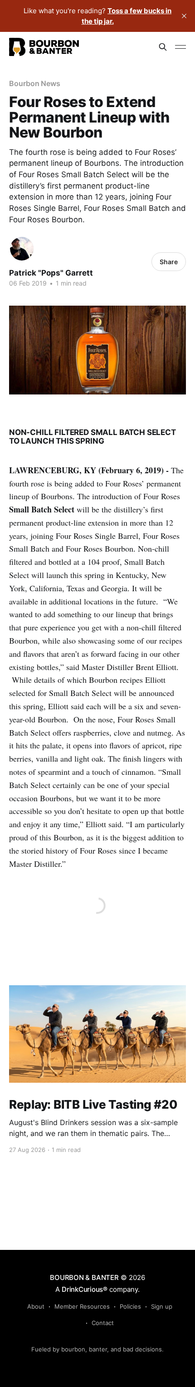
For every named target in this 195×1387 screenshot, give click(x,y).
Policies (130, 1306)
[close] (184, 16)
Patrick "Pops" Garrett (51, 272)
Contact (103, 1322)
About (35, 1306)
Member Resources (82, 1306)
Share (169, 262)
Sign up (161, 1306)
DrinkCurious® (84, 1289)
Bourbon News (34, 83)
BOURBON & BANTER (84, 1277)
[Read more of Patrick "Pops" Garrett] (21, 248)
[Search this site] (163, 47)
